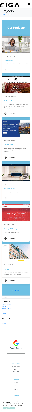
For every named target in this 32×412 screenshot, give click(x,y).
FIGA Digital (13, 56)
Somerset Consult (6, 308)
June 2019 (6, 224)
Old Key (6, 269)
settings (20, 405)
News (3, 321)
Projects (4, 323)
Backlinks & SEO (6, 311)
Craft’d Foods (8, 101)
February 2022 (7, 56)
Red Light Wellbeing (10, 229)
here (25, 403)
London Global (8, 144)
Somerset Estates (9, 188)
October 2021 (7, 96)
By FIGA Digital (11, 70)
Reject (12, 408)
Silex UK (4, 313)
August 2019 (7, 184)
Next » (18, 290)
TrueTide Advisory (6, 304)
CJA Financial (8, 60)
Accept (5, 408)
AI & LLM (4, 306)
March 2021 (6, 140)
